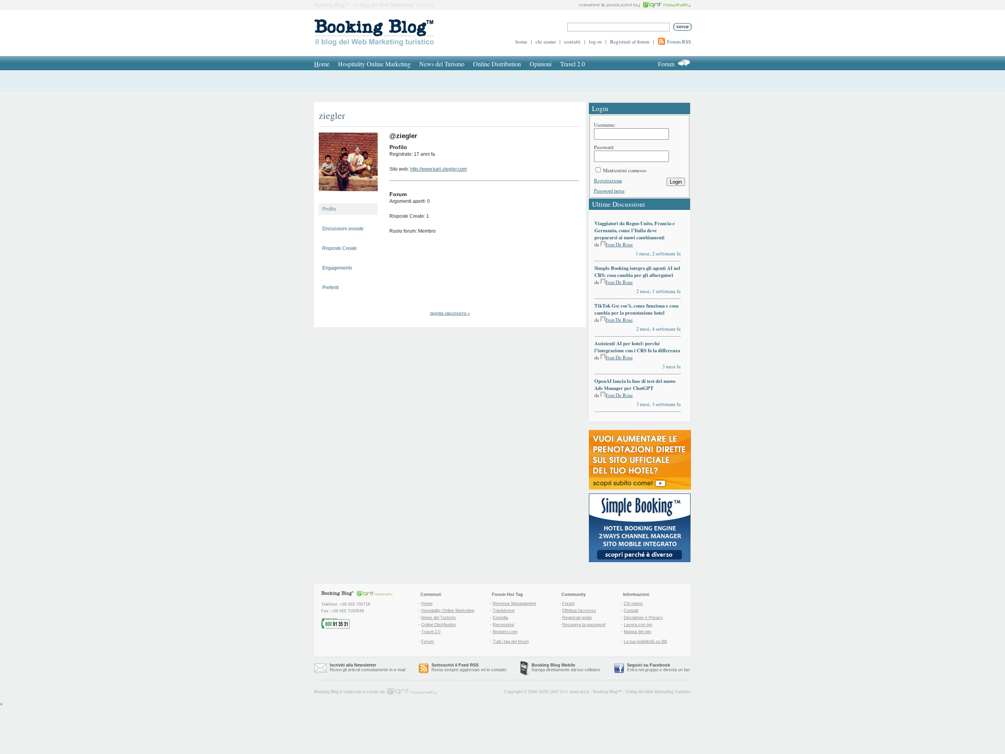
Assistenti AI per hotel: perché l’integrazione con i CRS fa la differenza (637, 347)
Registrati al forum (629, 41)
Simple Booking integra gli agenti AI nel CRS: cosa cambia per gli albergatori (637, 271)
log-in (595, 41)
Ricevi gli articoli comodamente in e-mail (367, 667)
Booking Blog (605, 691)
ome (321, 64)
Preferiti (330, 287)
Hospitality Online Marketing (374, 64)
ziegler (332, 115)
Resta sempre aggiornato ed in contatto (468, 667)
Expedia (500, 617)
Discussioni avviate (343, 228)
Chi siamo (633, 603)
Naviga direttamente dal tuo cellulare (566, 667)
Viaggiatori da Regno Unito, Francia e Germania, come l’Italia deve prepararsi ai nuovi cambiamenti (634, 230)
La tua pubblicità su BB (645, 641)
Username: (605, 124)
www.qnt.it (579, 691)
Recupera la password (583, 624)
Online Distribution (497, 64)
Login (676, 182)
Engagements (337, 268)
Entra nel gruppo (642, 669)
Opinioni (541, 64)
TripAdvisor (504, 610)
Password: (604, 147)
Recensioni (503, 624)
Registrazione (608, 180)
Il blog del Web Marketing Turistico (658, 691)
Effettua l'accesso (579, 610)
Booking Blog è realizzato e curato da (349, 691)
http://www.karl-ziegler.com (438, 169)
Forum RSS (679, 41)
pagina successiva (450, 312)
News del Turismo (441, 64)
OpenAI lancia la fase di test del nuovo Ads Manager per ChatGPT (634, 384)
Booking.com (505, 631)
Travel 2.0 (572, 64)
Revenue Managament (514, 603)
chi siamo (545, 41)
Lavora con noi (638, 624)
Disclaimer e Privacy (643, 617)
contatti (572, 41)
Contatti (631, 610)
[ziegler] (348, 197)
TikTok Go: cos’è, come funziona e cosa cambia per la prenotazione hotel (636, 309)
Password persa (609, 190)
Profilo (329, 209)
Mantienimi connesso (624, 170)
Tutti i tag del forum (511, 641)
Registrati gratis (577, 617)
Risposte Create (339, 248)
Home (427, 603)
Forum (666, 64)
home (521, 41)
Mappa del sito (637, 631)
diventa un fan (676, 669)
